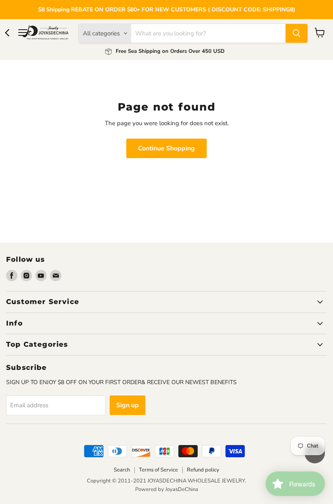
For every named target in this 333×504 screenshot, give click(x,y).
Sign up (127, 405)
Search (122, 470)
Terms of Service (158, 470)
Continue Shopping (166, 148)
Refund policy (203, 470)
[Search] (296, 33)
